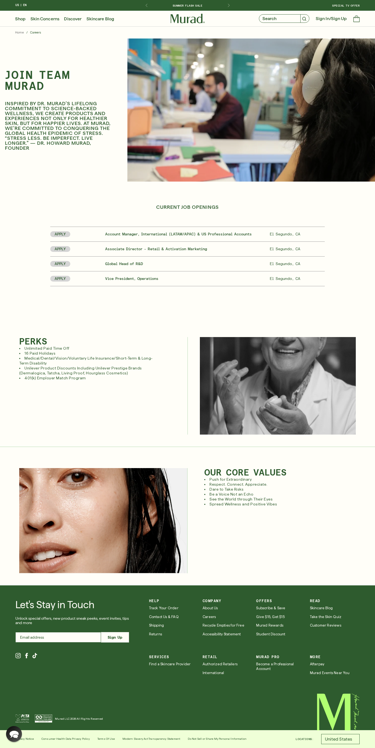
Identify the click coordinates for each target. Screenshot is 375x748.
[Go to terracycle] (43, 718)
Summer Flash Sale (188, 5)
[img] (187, 19)
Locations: (305, 739)
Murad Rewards (269, 625)
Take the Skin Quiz (326, 617)
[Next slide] (229, 5)
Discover (73, 19)
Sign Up (115, 637)
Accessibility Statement (222, 634)
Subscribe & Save (270, 608)
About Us (210, 608)
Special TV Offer (346, 5)
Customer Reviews (325, 625)
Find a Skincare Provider (170, 664)
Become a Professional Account (275, 666)
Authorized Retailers (220, 664)
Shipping (156, 625)
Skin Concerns (44, 19)
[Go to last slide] (146, 5)
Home (19, 32)
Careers (209, 617)
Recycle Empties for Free (223, 625)
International (213, 673)
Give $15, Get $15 (270, 617)
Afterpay (317, 664)
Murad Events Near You (329, 673)
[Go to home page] (338, 712)
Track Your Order (163, 608)
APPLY (60, 234)
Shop (20, 19)
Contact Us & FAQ (164, 617)
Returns (155, 634)
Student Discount (270, 634)
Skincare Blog (100, 19)
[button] (356, 19)
